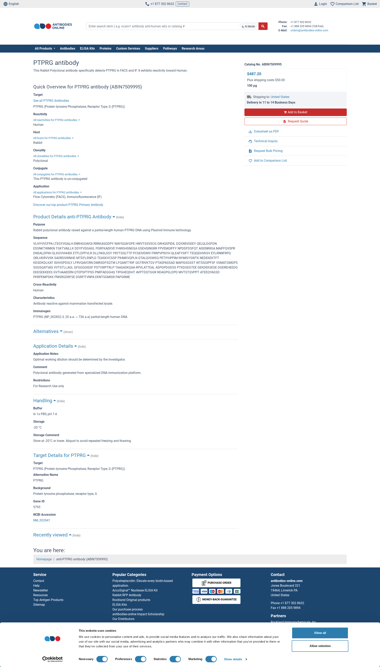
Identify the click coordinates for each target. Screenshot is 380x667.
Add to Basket (297, 112)
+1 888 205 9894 (288, 608)
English (14, 4)
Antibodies (67, 48)
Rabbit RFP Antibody (126, 595)
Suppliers (151, 48)
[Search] (263, 26)
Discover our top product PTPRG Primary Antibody (68, 205)
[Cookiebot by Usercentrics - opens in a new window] (52, 659)
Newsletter (40, 590)
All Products (44, 48)
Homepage (44, 559)
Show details (233, 659)
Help (36, 585)
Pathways (170, 48)
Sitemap (39, 605)
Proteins (105, 48)
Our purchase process (127, 609)
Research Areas (193, 48)
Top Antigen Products (48, 600)
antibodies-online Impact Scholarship (138, 614)
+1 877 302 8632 (162, 4)
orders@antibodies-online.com (309, 30)
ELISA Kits (87, 48)
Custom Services (128, 48)
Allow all (320, 632)
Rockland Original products (131, 600)
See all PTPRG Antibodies (51, 101)
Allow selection (320, 646)
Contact (182, 3)
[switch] (140, 659)
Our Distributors (123, 619)
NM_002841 (41, 520)
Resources (40, 595)
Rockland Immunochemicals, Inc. (294, 622)
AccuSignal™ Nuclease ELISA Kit (135, 590)
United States (280, 97)
